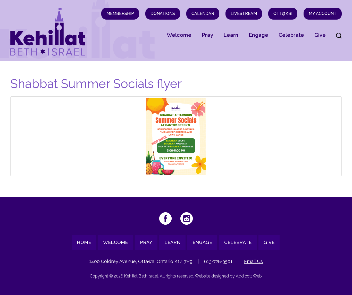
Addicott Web (249, 276)
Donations (162, 13)
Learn (230, 35)
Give (320, 35)
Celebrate (291, 35)
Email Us (253, 261)
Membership (120, 13)
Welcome (179, 35)
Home (84, 242)
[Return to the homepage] (48, 32)
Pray (207, 35)
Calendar (202, 13)
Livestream (244, 13)
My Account (323, 13)
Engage (258, 35)
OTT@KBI (282, 13)
